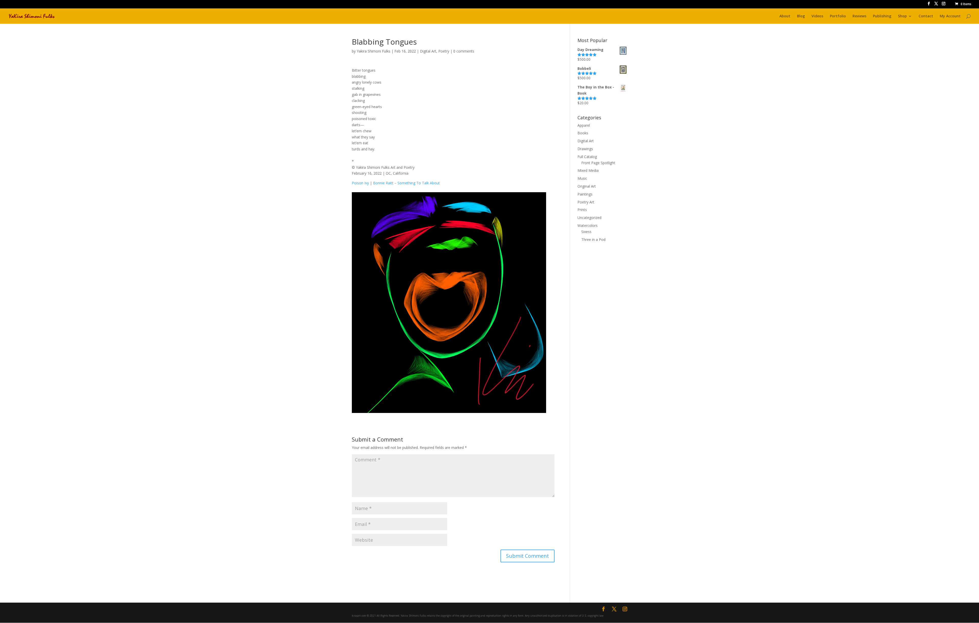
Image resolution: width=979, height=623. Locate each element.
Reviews (859, 16)
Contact (926, 16)
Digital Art (428, 51)
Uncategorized (589, 217)
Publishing (882, 16)
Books (582, 133)
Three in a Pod (593, 239)
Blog (801, 16)
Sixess (586, 231)
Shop (902, 16)
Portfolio (838, 16)
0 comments (463, 51)
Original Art (586, 186)
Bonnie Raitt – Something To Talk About (406, 182)
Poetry (443, 51)
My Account (950, 16)
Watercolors (587, 225)
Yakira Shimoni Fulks (373, 51)
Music (582, 178)
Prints (582, 209)
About (784, 16)
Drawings (585, 148)
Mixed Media (588, 170)
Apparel (583, 125)
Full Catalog (587, 156)
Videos (817, 16)
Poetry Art (585, 202)
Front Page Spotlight (598, 162)
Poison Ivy (361, 182)
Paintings (584, 194)
